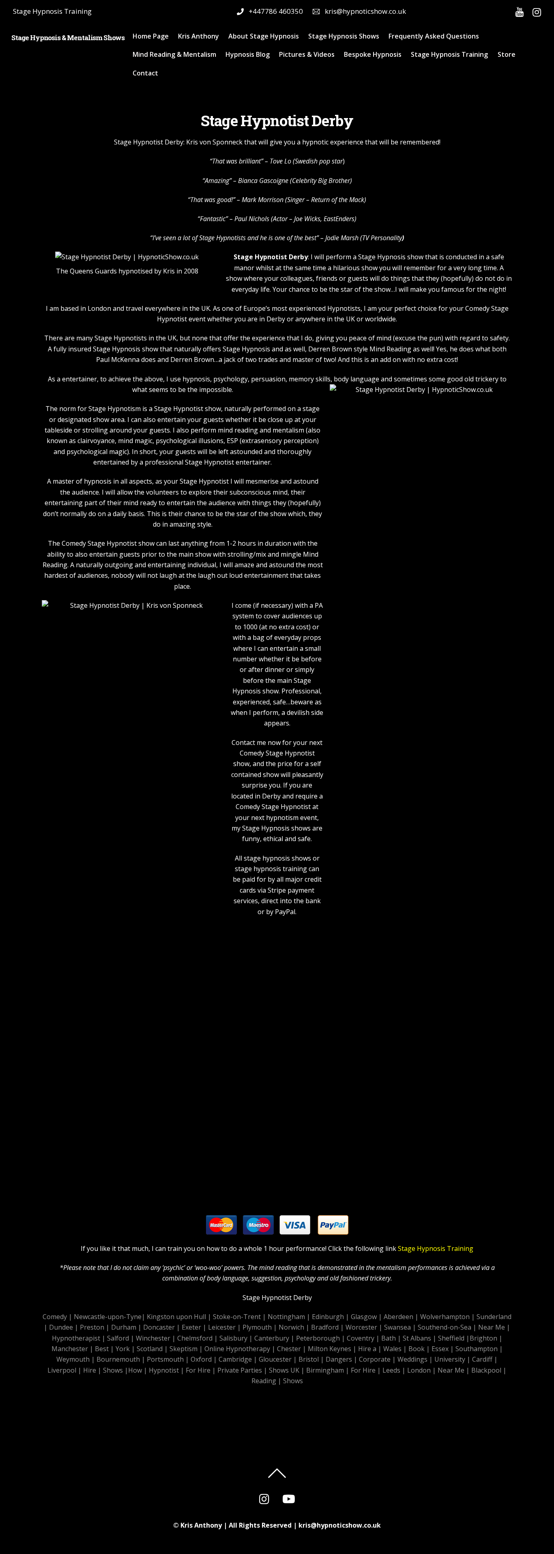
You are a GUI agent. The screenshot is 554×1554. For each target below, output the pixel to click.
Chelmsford (195, 1338)
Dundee (61, 1327)
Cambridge (235, 1359)
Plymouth (257, 1327)
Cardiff (482, 1359)
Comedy (55, 1316)
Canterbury (271, 1338)
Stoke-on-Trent (237, 1316)
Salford (118, 1338)
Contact (145, 73)
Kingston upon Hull (176, 1316)
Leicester (222, 1327)
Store (506, 54)
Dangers (339, 1359)
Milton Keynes (329, 1348)
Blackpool (486, 1370)
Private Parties (239, 1370)
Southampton (476, 1348)
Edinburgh (328, 1316)
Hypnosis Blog (247, 54)
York (123, 1348)
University (449, 1359)
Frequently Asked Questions (434, 36)
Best (102, 1348)
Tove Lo (280, 161)
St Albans (417, 1338)
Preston (92, 1327)
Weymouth (73, 1359)
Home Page (151, 36)
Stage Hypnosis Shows (343, 36)
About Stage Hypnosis (263, 36)
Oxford (201, 1359)
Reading (263, 1380)
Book (416, 1348)
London (419, 1370)
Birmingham (325, 1370)
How (135, 1370)
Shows (113, 1370)
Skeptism (184, 1348)
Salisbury (233, 1338)
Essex (440, 1348)
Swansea (397, 1327)
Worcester (361, 1327)
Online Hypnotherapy (237, 1348)
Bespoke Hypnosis (373, 54)
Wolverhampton (445, 1316)
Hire (89, 1370)
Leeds (391, 1370)
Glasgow (364, 1316)
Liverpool (61, 1370)
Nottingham (286, 1316)
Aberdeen (398, 1316)
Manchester (70, 1348)
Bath (388, 1338)
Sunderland (494, 1316)
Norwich (291, 1327)
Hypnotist (164, 1370)
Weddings (412, 1359)
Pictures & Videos (307, 54)
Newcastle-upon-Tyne (108, 1316)
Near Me (491, 1327)
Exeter (191, 1327)
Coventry (360, 1338)
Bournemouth (118, 1359)
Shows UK (284, 1370)
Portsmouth (165, 1359)
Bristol (308, 1359)
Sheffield (451, 1338)
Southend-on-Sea (444, 1327)
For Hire (198, 1370)
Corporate (375, 1359)
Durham (123, 1327)
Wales (392, 1348)
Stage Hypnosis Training (449, 54)
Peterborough (318, 1338)
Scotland (150, 1348)
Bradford (325, 1327)
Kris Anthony (198, 36)
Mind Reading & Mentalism (174, 54)
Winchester (153, 1338)
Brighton (483, 1338)
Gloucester (275, 1359)
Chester (289, 1348)
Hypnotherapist (76, 1338)
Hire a (367, 1348)
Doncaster (159, 1327)
